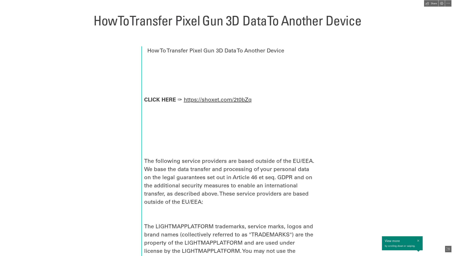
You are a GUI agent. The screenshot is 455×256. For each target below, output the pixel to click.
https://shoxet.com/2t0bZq (218, 99)
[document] (227, 128)
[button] (431, 3)
